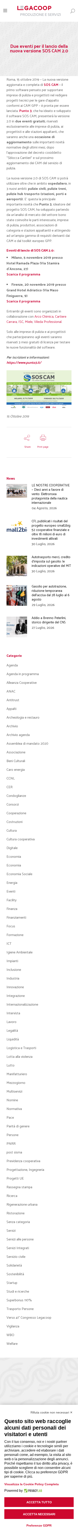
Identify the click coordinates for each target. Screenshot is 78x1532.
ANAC (10, 691)
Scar (9, 274)
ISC (20, 322)
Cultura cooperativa (20, 839)
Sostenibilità (15, 1274)
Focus (10, 926)
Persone (12, 1135)
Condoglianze (16, 796)
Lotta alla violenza (19, 1057)
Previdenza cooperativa (23, 1161)
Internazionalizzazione (22, 1005)
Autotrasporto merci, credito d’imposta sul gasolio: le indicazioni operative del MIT (51, 561)
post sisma (14, 1152)
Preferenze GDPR (39, 1525)
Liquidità (12, 1039)
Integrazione (15, 996)
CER (9, 787)
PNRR (11, 1144)
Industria (12, 978)
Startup (11, 1283)
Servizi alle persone (20, 1239)
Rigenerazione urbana (21, 1205)
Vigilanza (12, 1326)
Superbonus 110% (19, 1300)
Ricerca (11, 1196)
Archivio (12, 726)
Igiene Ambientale (19, 952)
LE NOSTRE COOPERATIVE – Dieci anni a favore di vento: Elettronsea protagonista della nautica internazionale (51, 494)
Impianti (12, 961)
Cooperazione (16, 813)
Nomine (12, 1100)
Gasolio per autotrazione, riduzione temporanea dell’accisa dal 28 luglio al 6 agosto (51, 593)
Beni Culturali (15, 761)
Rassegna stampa (19, 1187)
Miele (28, 322)
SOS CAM (51, 85)
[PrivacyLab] (32, 1491)
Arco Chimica (44, 317)
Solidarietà (14, 1265)
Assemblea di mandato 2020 (27, 744)
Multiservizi (14, 1092)
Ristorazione (15, 1213)
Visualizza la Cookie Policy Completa (31, 1484)
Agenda (12, 665)
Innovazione (15, 987)
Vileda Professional (48, 322)
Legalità (12, 1031)
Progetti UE (15, 1179)
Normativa (14, 1109)
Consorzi (12, 805)
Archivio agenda (18, 735)
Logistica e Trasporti (21, 1048)
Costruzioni (14, 822)
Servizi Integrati (17, 1248)
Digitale (12, 848)
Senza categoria (18, 1222)
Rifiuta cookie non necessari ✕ (52, 1412)
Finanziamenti (16, 918)
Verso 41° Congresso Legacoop (28, 1318)
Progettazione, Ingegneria (25, 1170)
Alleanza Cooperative (21, 683)
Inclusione (13, 970)
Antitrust (12, 700)
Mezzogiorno (15, 1083)
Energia (11, 883)
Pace (10, 1118)
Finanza (11, 909)
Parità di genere (17, 1126)
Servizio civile (15, 1257)
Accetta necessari (39, 1514)
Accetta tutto (39, 1502)
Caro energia (15, 770)
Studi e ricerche (17, 1292)
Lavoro (11, 1022)
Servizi (11, 1231)
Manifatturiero (16, 1074)
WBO (10, 1335)
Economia (13, 857)
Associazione (15, 752)
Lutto (10, 1065)
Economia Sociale (19, 874)
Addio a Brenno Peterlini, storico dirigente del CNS (49, 620)
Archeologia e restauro (22, 718)
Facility (11, 900)
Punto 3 (25, 111)
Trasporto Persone (20, 1309)
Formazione (14, 935)
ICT (8, 944)
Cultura (11, 831)
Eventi (10, 892)
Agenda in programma (22, 674)
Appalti (11, 709)
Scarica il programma (23, 301)
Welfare (12, 1344)
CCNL (10, 778)
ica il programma (26, 274)
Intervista (13, 1013)
